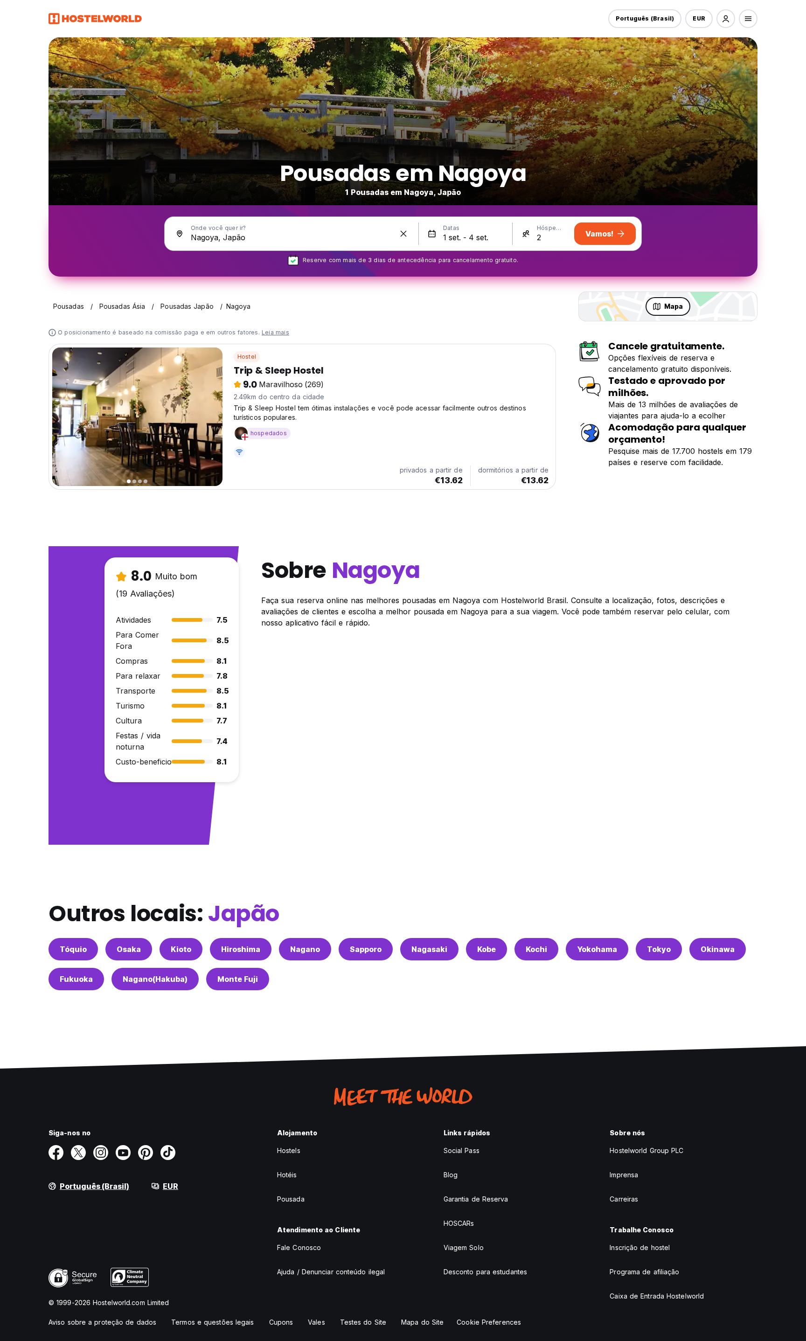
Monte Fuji (237, 979)
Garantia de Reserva (476, 1199)
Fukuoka (76, 979)
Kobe (486, 949)
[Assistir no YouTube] (123, 1152)
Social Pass (461, 1150)
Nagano (305, 949)
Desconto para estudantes (485, 1272)
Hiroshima (240, 949)
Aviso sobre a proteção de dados (102, 1322)
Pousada (291, 1199)
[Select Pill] (725, 18)
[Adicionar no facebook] (56, 1152)
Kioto (181, 949)
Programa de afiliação (644, 1272)
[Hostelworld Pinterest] (145, 1152)
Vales (316, 1322)
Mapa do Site (422, 1322)
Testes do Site (363, 1322)
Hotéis (287, 1175)
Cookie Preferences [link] (489, 1322)
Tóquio (73, 949)
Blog (451, 1175)
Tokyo (659, 949)
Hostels (288, 1150)
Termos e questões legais (212, 1322)
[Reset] (403, 233)
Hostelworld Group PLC (646, 1150)
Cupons (281, 1322)
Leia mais (275, 332)
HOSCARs (459, 1223)
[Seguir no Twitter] (78, 1152)
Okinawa (718, 949)
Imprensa (624, 1175)
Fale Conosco (299, 1247)
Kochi (536, 949)
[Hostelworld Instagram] (100, 1152)
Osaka (129, 949)
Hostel (246, 356)
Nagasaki (429, 949)
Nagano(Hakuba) (155, 979)
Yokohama (597, 949)
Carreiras (624, 1199)
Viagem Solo (464, 1247)
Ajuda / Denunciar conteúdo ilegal (331, 1272)
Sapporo (366, 949)
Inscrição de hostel (640, 1247)
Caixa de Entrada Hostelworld (657, 1296)
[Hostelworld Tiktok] (167, 1152)
